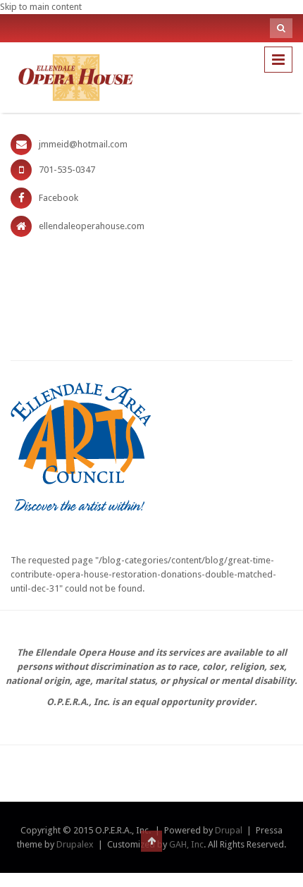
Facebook (58, 197)
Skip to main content (41, 6)
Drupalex (75, 844)
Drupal (228, 830)
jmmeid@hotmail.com (83, 144)
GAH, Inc (186, 844)
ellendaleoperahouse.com (91, 226)
